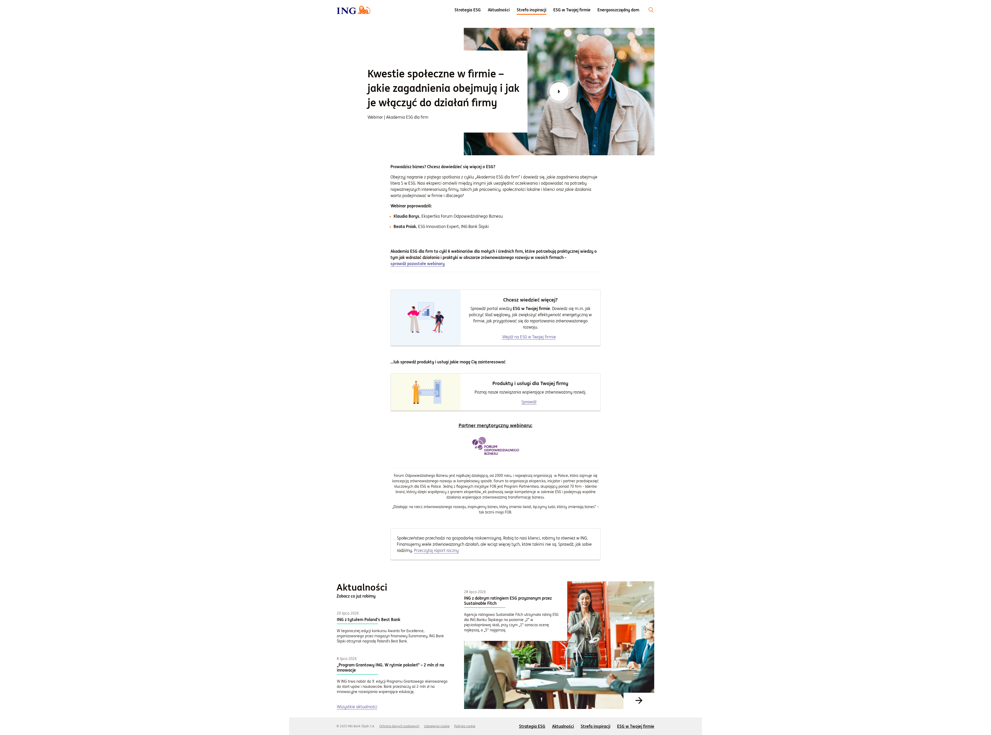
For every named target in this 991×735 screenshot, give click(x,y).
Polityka (464, 726)
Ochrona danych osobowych (399, 726)
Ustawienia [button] (437, 726)
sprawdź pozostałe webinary (417, 264)
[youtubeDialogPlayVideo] (559, 91)
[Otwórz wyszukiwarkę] (651, 10)
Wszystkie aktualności (357, 706)
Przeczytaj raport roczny (436, 550)
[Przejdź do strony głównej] (354, 10)
